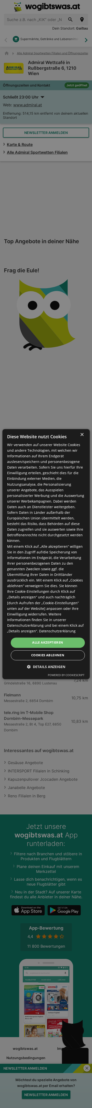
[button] (46, 666)
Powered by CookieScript (66, 675)
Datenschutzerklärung (57, 631)
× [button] (82, 435)
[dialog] (46, 554)
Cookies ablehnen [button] (47, 655)
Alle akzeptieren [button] (47, 642)
